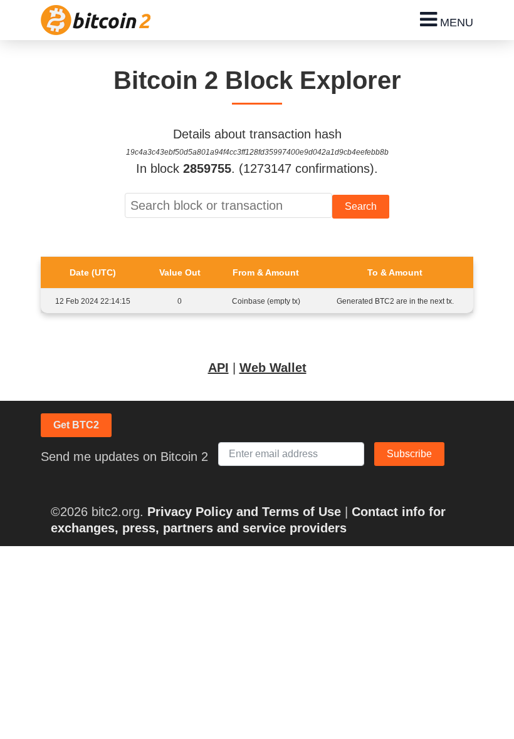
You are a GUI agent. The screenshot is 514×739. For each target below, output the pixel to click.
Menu (455, 22)
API (218, 368)
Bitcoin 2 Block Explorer (257, 80)
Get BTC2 (76, 425)
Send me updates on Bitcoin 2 (124, 456)
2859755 (207, 168)
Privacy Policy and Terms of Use (244, 512)
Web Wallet (273, 368)
